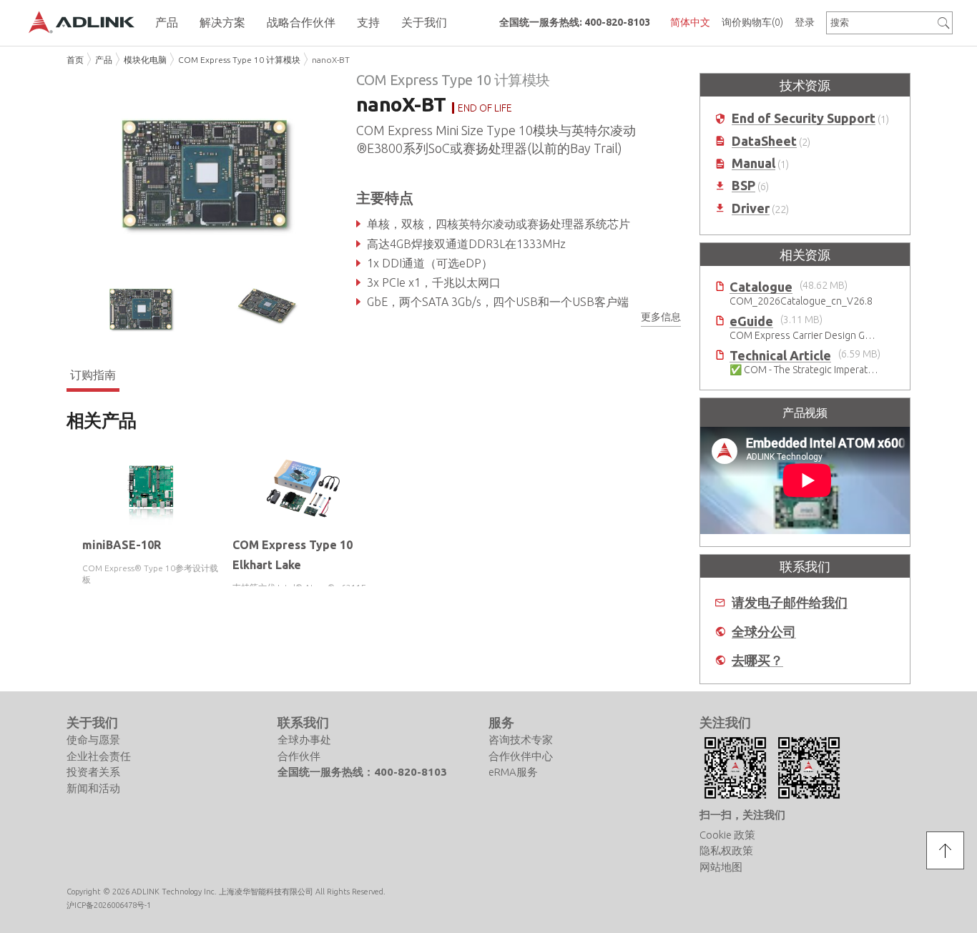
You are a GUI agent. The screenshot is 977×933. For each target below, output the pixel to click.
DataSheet (764, 141)
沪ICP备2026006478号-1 (109, 905)
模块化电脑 (145, 59)
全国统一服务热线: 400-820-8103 (574, 22)
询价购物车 (752, 22)
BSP (743, 185)
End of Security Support (803, 118)
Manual (753, 163)
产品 (103, 59)
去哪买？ (757, 660)
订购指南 (93, 374)
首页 (75, 59)
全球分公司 (764, 631)
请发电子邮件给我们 (790, 602)
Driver (751, 208)
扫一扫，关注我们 (742, 815)
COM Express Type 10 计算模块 (239, 59)
